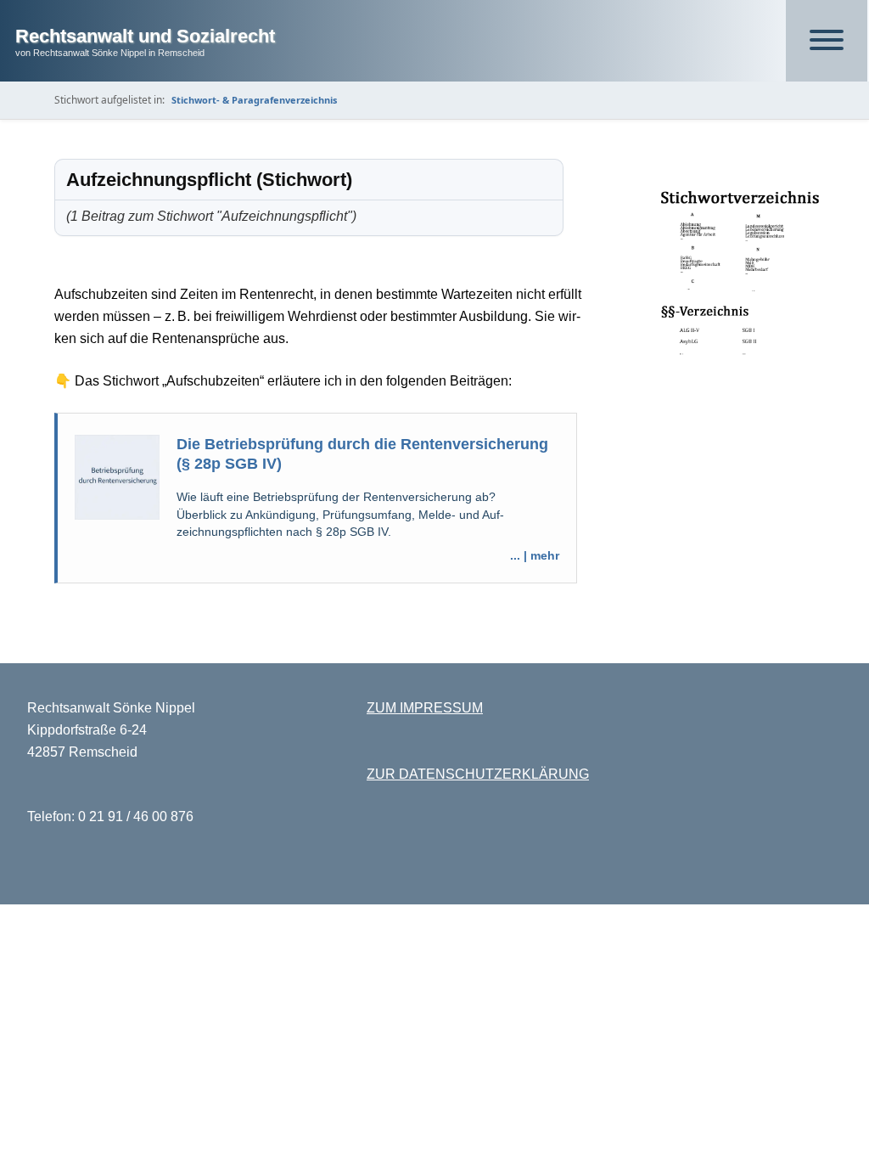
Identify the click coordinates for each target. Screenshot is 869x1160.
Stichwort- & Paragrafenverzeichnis (254, 99)
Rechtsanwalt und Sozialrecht (145, 36)
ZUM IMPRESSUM (425, 708)
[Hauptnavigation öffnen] (826, 41)
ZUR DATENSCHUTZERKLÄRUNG (478, 774)
